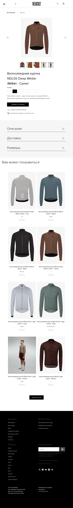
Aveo (9, 471)
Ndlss (9, 448)
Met (9, 468)
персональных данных (45, 456)
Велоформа (11, 13)
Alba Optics (11, 454)
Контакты (10, 439)
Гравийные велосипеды (45, 425)
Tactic (9, 462)
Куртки (22, 13)
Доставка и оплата (13, 434)
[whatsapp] (43, 469)
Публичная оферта (44, 463)
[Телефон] (39, 469)
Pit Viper (10, 459)
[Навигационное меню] (4, 4)
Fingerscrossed (12, 451)
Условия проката (43, 428)
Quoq (9, 465)
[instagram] (49, 469)
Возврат (10, 437)
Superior (10, 474)
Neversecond (12, 476)
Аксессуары (11, 425)
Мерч (9, 428)
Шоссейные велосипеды (45, 422)
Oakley (10, 456)
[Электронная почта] (46, 469)
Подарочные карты (13, 431)
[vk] (52, 469)
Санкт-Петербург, (13, 487)
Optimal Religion (12, 479)
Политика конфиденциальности (48, 460)
